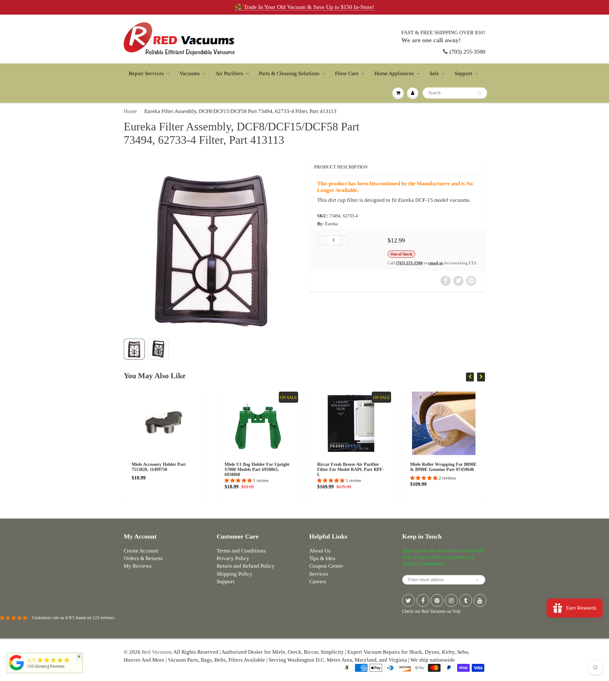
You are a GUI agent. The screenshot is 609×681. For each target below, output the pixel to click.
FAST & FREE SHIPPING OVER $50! (443, 33)
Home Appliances (394, 73)
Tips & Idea (322, 558)
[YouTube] (480, 600)
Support (463, 73)
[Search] (479, 93)
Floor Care (347, 73)
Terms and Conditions (241, 551)
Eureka (331, 223)
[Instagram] (451, 600)
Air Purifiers (229, 73)
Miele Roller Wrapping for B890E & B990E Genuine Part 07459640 (359, 467)
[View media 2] (158, 349)
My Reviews (138, 566)
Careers (317, 582)
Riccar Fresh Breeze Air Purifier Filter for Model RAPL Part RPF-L (266, 469)
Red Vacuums (157, 652)
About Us (320, 551)
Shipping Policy (234, 574)
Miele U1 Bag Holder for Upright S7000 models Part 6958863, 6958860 (172, 469)
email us (435, 263)
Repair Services (146, 73)
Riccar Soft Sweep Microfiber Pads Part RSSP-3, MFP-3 (452, 467)
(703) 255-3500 (467, 52)
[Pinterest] (437, 600)
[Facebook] (422, 600)
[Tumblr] (465, 600)
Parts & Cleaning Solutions (289, 73)
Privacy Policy (233, 558)
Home (130, 111)
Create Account (141, 551)
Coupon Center (326, 566)
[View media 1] (134, 349)
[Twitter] (408, 600)
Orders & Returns (143, 558)
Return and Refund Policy (246, 566)
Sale (434, 73)
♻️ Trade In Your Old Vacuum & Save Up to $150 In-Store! (304, 7)
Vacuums (190, 73)
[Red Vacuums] (16, 670)
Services (318, 574)
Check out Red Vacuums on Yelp (431, 611)
